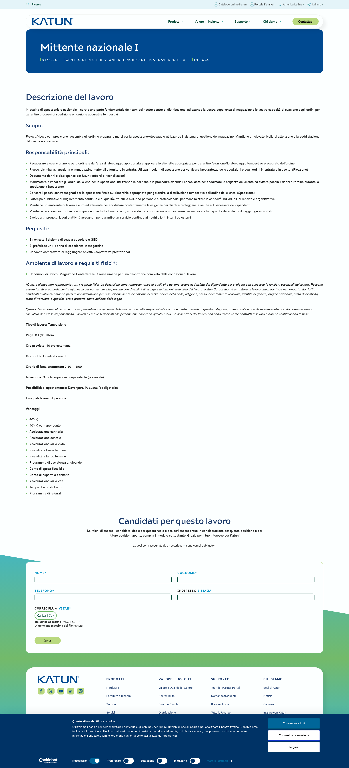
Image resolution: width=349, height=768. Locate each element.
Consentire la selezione (294, 735)
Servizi (110, 712)
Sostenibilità (166, 696)
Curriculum (53, 608)
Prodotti (174, 21)
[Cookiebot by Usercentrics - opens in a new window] (48, 761)
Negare (294, 747)
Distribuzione (167, 712)
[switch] (128, 761)
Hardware (112, 688)
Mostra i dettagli (217, 760)
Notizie (267, 696)
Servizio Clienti (168, 704)
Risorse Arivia (220, 704)
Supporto (241, 21)
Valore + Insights (207, 21)
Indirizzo (194, 590)
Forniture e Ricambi (118, 696)
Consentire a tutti (294, 723)
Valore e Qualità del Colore (175, 688)
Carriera (268, 704)
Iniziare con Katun (274, 712)
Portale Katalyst (264, 4)
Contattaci (305, 21)
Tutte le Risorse (220, 712)
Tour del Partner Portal (225, 688)
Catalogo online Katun (232, 4)
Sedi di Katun (271, 688)
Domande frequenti (223, 696)
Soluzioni (112, 704)
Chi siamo (270, 21)
